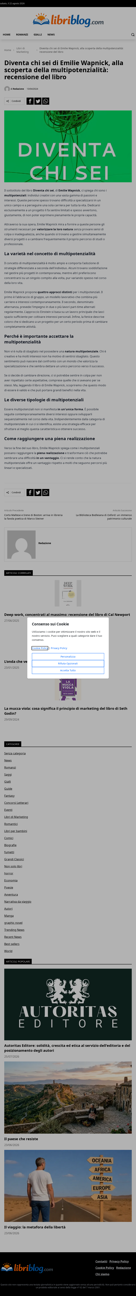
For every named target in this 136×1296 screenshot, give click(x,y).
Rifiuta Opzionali (68, 663)
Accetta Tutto (68, 670)
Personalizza (68, 656)
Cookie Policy (40, 648)
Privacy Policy (59, 648)
